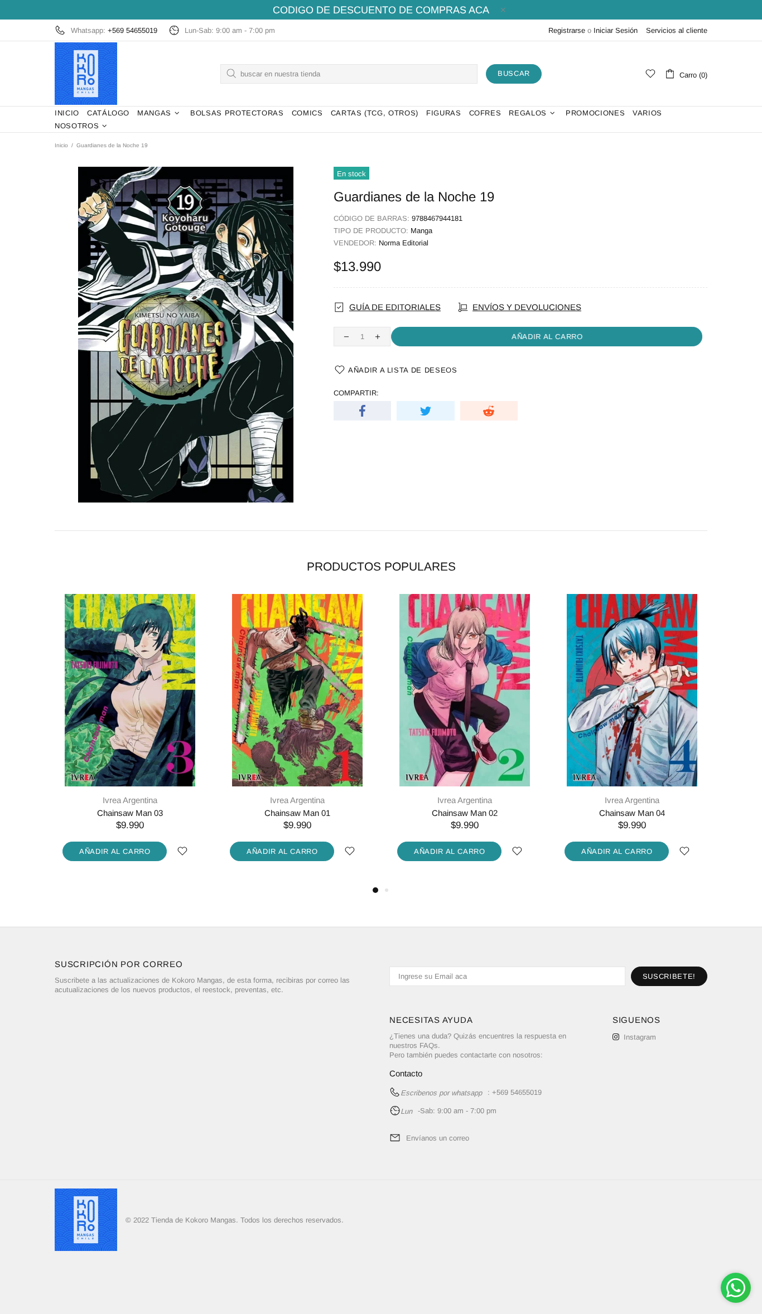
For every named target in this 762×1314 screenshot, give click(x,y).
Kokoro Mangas (86, 73)
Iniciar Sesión (616, 30)
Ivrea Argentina (130, 800)
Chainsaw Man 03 (130, 813)
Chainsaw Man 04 (632, 813)
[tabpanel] (130, 739)
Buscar (514, 73)
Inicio (61, 145)
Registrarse (566, 30)
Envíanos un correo (437, 1138)
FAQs (428, 1045)
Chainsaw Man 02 (465, 813)
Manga (421, 230)
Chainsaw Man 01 (297, 813)
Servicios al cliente (676, 30)
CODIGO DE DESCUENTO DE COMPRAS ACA (381, 10)
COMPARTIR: (356, 393)
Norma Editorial (403, 243)
